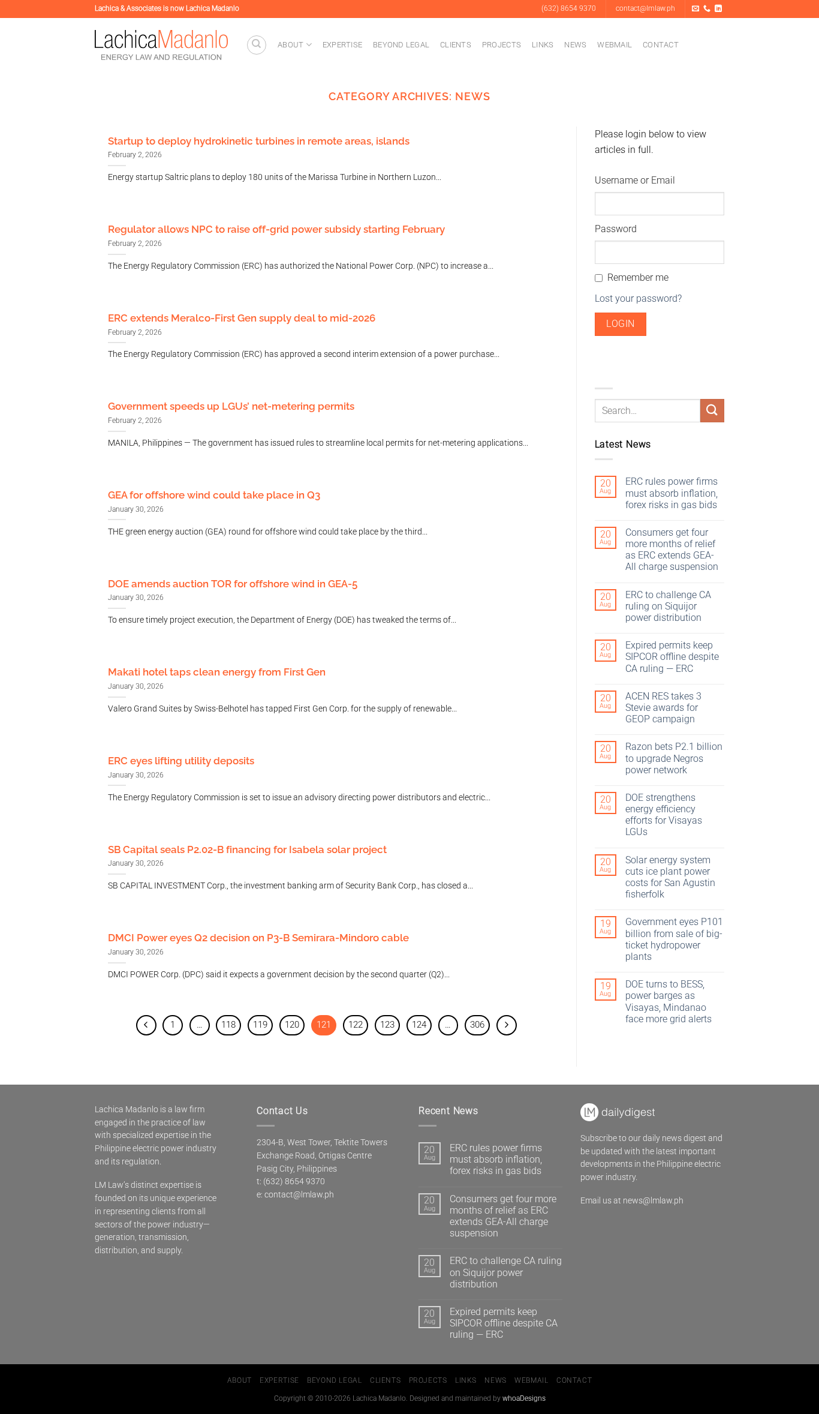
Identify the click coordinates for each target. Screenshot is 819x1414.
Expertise (342, 44)
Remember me (638, 277)
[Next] (506, 1025)
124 (419, 1024)
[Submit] (712, 410)
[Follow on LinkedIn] (718, 9)
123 (387, 1024)
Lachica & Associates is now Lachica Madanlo (167, 8)
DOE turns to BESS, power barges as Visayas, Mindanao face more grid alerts (668, 1001)
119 (260, 1024)
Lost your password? (638, 298)
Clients (455, 44)
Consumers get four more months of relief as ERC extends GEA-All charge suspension (671, 550)
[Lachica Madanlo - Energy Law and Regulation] (161, 45)
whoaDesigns (524, 1398)
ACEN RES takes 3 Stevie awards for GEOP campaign (663, 708)
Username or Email (635, 180)
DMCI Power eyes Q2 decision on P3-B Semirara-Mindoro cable (258, 938)
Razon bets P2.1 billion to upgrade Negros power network (673, 758)
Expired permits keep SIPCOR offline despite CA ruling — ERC (672, 657)
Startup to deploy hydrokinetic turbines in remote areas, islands (259, 141)
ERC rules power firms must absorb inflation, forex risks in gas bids (671, 493)
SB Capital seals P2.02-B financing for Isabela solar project (247, 849)
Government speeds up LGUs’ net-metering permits (231, 406)
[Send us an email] (695, 9)
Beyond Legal (401, 44)
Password (616, 229)
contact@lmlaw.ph (299, 1194)
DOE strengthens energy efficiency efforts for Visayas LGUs (663, 815)
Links (542, 44)
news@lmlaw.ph (653, 1200)
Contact (661, 44)
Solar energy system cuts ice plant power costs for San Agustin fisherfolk (670, 877)
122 (355, 1024)
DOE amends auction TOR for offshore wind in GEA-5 (232, 584)
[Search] (256, 45)
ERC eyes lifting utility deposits (181, 761)
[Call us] (706, 9)
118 (228, 1024)
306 (477, 1024)
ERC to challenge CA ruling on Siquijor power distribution (668, 606)
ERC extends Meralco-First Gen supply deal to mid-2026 (241, 318)
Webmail (614, 44)
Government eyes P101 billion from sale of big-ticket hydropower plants (674, 939)
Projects (501, 44)
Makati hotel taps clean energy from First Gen (217, 672)
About (290, 44)
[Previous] (146, 1025)
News (575, 44)
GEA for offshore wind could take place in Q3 (214, 495)
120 (292, 1024)
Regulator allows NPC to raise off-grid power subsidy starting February (276, 229)
